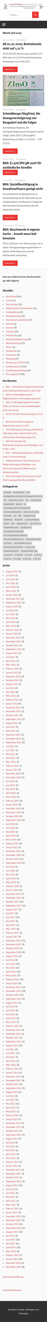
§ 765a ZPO (27, 559)
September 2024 (13, 649)
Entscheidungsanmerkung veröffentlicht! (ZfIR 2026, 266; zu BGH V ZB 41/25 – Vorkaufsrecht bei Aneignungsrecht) (23, 433)
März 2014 (11, 1064)
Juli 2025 (10, 610)
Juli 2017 (10, 913)
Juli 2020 (10, 781)
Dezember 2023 (13, 676)
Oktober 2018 (12, 859)
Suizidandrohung (11, 527)
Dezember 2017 (13, 894)
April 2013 (11, 1107)
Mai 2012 (10, 1150)
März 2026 (11, 591)
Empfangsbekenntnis (12, 512)
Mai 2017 (10, 921)
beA (28, 492)
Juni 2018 (10, 870)
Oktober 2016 (12, 948)
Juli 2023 (10, 688)
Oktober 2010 (12, 1224)
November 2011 (13, 1173)
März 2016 (11, 975)
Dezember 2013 (13, 1076)
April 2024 (11, 660)
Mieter (6, 524)
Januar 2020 (12, 804)
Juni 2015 (10, 1010)
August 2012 (12, 1138)
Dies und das (12, 304)
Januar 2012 (11, 1165)
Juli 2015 (10, 1006)
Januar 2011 (11, 1212)
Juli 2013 (10, 1096)
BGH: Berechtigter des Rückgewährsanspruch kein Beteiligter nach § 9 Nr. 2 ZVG (23, 445)
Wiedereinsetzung (33, 539)
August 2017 (12, 909)
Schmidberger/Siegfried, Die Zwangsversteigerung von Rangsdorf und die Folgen (21, 118)
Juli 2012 (10, 1142)
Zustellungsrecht (13, 366)
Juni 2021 (10, 750)
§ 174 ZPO (28, 555)
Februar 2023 (12, 699)
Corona (9, 300)
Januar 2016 (12, 983)
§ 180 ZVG (38, 555)
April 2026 (11, 587)
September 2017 (13, 905)
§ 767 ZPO (37, 559)
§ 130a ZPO (8, 555)
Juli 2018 (10, 866)
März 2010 (11, 1251)
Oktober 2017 (12, 901)
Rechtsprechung (13, 343)
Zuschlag (8, 543)
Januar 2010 (12, 1259)
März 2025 (11, 626)
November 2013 (13, 1080)
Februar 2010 (12, 1255)
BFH (5, 500)
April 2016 (11, 971)
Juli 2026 (10, 575)
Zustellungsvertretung (16, 370)
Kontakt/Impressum (12, 1290)
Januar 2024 (11, 672)
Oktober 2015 (12, 994)
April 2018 (11, 878)
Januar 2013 (11, 1119)
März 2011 (11, 1204)
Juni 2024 (10, 657)
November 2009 (13, 1266)
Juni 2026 (10, 579)
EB (25, 504)
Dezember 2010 (13, 1216)
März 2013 (11, 1111)
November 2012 (13, 1127)
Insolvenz (19, 520)
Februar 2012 (12, 1161)
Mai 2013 (10, 1103)
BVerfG (19, 504)
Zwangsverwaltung (29, 551)
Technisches (11, 354)
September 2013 (13, 1088)
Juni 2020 (10, 785)
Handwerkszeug (13, 316)
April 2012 (11, 1154)
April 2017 (11, 925)
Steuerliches (11, 351)
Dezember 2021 (13, 734)
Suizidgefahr (25, 527)
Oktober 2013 (12, 1084)
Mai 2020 (10, 789)
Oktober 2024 (12, 645)
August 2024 (12, 653)
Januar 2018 (12, 890)
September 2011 (13, 1181)
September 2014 (13, 1041)
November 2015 (13, 991)
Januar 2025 (11, 633)
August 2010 (12, 1231)
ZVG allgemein (12, 374)
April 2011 (11, 1200)
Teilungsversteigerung (13, 531)
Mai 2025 (10, 618)
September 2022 (13, 719)
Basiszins (7, 492)
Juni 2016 (10, 963)
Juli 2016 (10, 959)
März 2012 (11, 1158)
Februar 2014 (12, 1068)
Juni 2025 (10, 614)
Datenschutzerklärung (13, 1276)
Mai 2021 (10, 754)
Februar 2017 (12, 932)
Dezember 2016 (13, 940)
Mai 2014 (10, 1057)
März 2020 (11, 796)
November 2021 (13, 738)
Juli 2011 (10, 1189)
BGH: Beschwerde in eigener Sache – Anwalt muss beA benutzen (21, 234)
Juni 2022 (10, 726)
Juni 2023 (10, 692)
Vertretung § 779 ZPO (16, 362)
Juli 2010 (10, 1235)
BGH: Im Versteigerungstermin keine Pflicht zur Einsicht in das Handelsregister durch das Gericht (22, 406)
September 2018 (13, 862)
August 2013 (12, 1092)
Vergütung (11, 358)
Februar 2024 (12, 668)
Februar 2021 (12, 765)
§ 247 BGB (17, 559)
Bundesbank (9, 504)
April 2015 (11, 1018)
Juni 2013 (10, 1099)
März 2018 (11, 882)
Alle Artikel (11, 296)
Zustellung (30, 547)
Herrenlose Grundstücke (17, 319)
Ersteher (7, 516)
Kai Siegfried (21, 40)
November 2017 (13, 897)
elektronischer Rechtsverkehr (17, 508)
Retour (9, 347)
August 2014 (12, 1045)
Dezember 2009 (13, 1263)
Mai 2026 (10, 583)
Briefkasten (36, 500)
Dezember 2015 (13, 987)
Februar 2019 (12, 843)
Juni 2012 (10, 1146)
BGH (27, 500)
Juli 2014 (10, 1049)
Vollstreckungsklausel (14, 539)
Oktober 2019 (12, 816)
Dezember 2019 (13, 808)
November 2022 (13, 711)
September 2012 (13, 1134)
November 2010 (13, 1220)
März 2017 (11, 928)
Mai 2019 (10, 831)
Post (13, 524)
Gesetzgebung (12, 312)
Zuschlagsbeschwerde (13, 547)
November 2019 (13, 812)
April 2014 (11, 1061)
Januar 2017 (11, 936)
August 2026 (12, 571)
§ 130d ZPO (18, 555)
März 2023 (11, 695)
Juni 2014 (10, 1053)
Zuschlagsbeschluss (23, 543)
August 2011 (12, 1185)
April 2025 (11, 622)
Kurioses (10, 327)
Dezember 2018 (13, 851)
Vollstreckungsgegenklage (15, 535)
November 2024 (13, 641)
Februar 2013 (12, 1115)
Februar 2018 (12, 886)
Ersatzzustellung (31, 512)
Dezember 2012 (13, 1123)
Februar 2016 (12, 979)
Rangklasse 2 (22, 524)
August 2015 (12, 1002)
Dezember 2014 (13, 1029)
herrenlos (8, 520)
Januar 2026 (12, 594)
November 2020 (13, 777)
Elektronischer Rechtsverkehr (19, 308)
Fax (14, 516)
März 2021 (11, 761)
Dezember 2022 (13, 707)
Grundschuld (29, 516)
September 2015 (13, 998)
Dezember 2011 (13, 1169)
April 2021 (11, 758)
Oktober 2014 (12, 1037)
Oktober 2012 (12, 1130)
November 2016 (13, 944)
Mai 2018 (10, 874)
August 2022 (12, 723)
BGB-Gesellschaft (16, 500)
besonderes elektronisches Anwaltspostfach (23, 496)
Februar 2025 (12, 629)
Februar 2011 (12, 1208)
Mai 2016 (10, 967)
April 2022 (11, 730)
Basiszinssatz (19, 492)
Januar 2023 (11, 703)
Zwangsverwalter (11, 551)
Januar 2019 (11, 847)
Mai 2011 (10, 1196)
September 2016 (13, 952)
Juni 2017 (10, 917)
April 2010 (11, 1247)
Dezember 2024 (13, 637)
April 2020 (11, 793)
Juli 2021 (10, 746)
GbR (20, 516)
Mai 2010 (10, 1243)
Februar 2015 (12, 1026)
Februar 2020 (12, 800)
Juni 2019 (10, 827)
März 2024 (11, 664)
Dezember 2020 (13, 773)
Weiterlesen (9, 69)
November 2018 (13, 855)
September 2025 (13, 602)
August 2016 (12, 956)
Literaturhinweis (32, 520)
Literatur (10, 331)
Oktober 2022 (12, 715)
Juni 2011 (10, 1193)
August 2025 (12, 606)
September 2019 (13, 820)
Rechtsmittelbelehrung (16, 339)
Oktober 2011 (12, 1177)
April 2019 (11, 835)
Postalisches (11, 335)
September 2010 (13, 1228)
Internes (9, 323)
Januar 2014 (11, 1072)
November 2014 (13, 1033)
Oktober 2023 (12, 680)
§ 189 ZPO (7, 559)
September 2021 (13, 742)
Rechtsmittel (35, 524)
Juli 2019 (10, 824)
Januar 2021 (11, 769)
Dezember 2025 (13, 598)
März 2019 (11, 839)
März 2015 (11, 1022)
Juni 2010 (10, 1239)
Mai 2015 (10, 1014)
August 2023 (12, 684)
